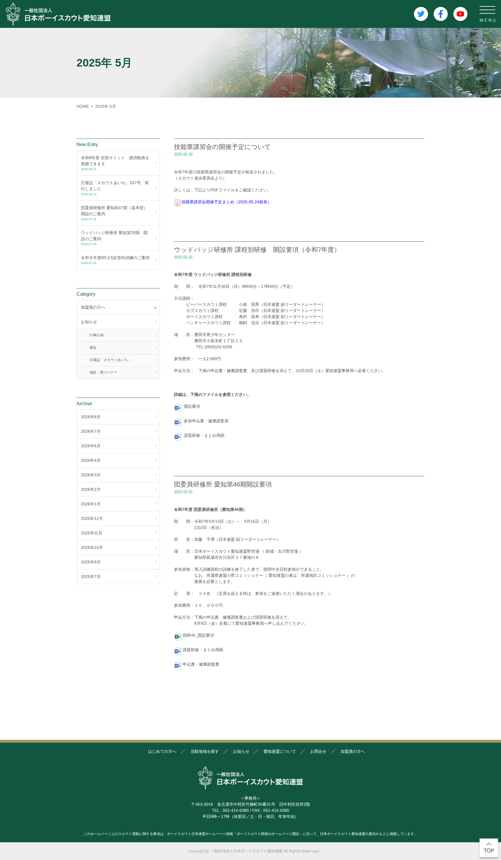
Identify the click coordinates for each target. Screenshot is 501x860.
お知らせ (89, 321)
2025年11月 (91, 533)
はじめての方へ (162, 751)
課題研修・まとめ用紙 (204, 435)
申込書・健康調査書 (201, 664)
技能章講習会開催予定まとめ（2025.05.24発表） (226, 202)
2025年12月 (92, 518)
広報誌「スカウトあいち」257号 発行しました (115, 188)
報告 (93, 348)
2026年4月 (91, 460)
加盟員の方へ (353, 751)
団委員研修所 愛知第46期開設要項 (223, 484)
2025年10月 (92, 547)
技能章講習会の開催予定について (222, 146)
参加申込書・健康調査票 (206, 421)
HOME (83, 106)
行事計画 (97, 335)
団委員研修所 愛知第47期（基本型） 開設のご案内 (116, 213)
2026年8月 (91, 416)
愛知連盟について (280, 751)
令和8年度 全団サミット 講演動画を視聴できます (115, 163)
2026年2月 (91, 489)
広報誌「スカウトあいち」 (110, 360)
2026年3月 (91, 475)
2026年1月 (91, 504)
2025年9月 (91, 562)
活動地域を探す (204, 751)
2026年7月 (91, 431)
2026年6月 (91, 446)
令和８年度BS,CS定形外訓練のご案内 (115, 260)
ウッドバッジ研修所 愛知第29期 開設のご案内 (114, 238)
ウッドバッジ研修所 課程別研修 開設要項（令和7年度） (257, 249)
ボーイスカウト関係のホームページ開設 (268, 834)
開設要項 (192, 406)
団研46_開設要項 (198, 635)
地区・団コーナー (103, 372)
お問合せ (318, 751)
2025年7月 (91, 576)
